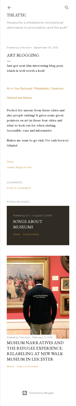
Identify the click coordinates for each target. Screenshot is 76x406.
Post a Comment (19, 188)
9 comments (31, 234)
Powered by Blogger (41, 392)
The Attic (16, 15)
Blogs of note (23, 167)
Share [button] (10, 161)
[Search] (66, 7)
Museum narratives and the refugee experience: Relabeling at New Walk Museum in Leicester (35, 351)
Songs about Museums (27, 224)
